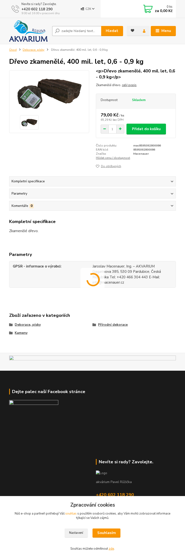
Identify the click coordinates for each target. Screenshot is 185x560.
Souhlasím (106, 532)
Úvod (13, 50)
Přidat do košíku (146, 129)
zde (111, 549)
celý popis (129, 85)
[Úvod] (28, 31)
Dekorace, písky (33, 50)
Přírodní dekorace (113, 324)
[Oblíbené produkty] (132, 30)
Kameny (21, 333)
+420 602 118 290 (37, 9)
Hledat (112, 30)
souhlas (71, 513)
